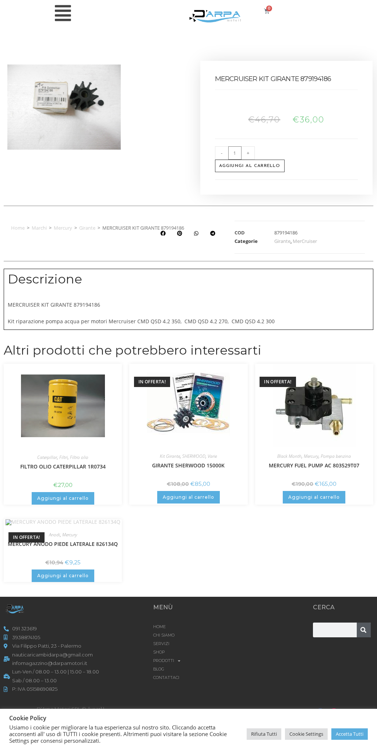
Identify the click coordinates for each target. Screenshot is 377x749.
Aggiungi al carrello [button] (63, 498)
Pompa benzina (336, 456)
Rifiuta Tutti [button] (264, 734)
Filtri (63, 457)
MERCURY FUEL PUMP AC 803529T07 (314, 465)
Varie (212, 456)
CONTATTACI (166, 677)
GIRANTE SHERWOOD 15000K (188, 465)
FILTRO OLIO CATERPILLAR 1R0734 (63, 466)
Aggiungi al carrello (250, 166)
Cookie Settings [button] (306, 734)
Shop (159, 652)
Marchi (39, 227)
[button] (163, 233)
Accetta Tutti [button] (349, 734)
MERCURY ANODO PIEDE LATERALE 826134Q (63, 543)
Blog (158, 669)
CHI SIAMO (164, 635)
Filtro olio (79, 457)
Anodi (54, 535)
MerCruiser (305, 241)
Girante (87, 227)
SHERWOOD (193, 456)
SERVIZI (161, 643)
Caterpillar (47, 457)
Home (18, 227)
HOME (159, 626)
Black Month (289, 456)
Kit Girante (170, 456)
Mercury (63, 227)
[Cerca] (364, 630)
